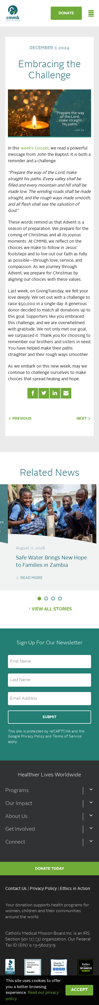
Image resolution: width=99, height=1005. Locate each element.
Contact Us (16, 889)
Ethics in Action (75, 889)
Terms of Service (67, 736)
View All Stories (52, 609)
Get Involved (20, 829)
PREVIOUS (21, 418)
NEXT (82, 418)
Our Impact (18, 803)
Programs (17, 790)
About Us (16, 816)
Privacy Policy (32, 736)
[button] (39, 598)
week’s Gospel (35, 148)
